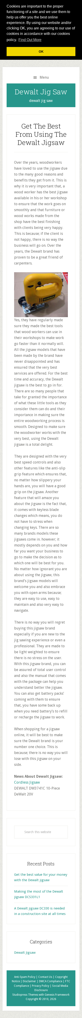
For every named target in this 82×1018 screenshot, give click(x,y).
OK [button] (41, 51)
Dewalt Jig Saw (41, 91)
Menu (44, 77)
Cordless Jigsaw (27, 782)
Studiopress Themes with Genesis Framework (40, 994)
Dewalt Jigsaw (25, 953)
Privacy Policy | (42, 985)
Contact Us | (46, 977)
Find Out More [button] (29, 40)
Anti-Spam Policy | (26, 977)
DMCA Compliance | (52, 981)
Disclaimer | (31, 981)
